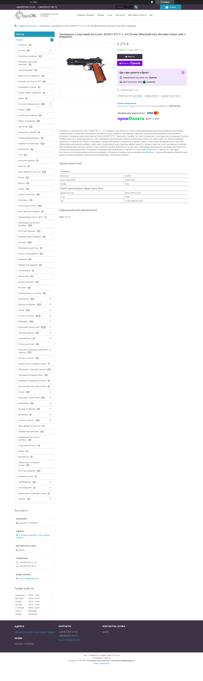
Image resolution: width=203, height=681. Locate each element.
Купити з (126, 63)
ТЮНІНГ (22, 499)
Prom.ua (116, 655)
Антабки (22, 287)
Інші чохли (23, 127)
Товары (100, 15)
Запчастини (23, 276)
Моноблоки (23, 149)
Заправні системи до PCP (29, 81)
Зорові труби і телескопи (29, 93)
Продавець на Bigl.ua (101, 658)
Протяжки (23, 200)
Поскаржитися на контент (98, 661)
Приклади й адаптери (28, 248)
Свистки (22, 166)
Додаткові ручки (26, 282)
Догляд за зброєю (26, 304)
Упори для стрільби (27, 132)
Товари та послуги (28, 26)
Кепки (21, 98)
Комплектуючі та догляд (29, 293)
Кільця (21, 177)
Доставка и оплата (137, 15)
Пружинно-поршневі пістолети (32, 381)
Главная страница (85, 15)
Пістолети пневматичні (28, 104)
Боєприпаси (23, 299)
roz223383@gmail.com (29, 578)
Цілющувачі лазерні (27, 87)
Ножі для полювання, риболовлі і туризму (33, 351)
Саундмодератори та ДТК (30, 217)
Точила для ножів (26, 344)
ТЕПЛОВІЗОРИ (25, 488)
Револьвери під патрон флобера (29, 224)
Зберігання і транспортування (31, 369)
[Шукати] (136, 7)
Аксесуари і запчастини (28, 327)
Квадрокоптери (25, 476)
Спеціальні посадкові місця (30, 375)
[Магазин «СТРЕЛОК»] (25, 15)
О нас (110, 15)
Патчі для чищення (27, 231)
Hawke (21, 451)
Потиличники (24, 270)
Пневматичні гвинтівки (28, 143)
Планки (21, 110)
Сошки (21, 189)
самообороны (147, 152)
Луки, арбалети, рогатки (29, 172)
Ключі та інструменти (28, 254)
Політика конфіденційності (123, 661)
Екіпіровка (23, 321)
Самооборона (24, 338)
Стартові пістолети (27, 206)
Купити (131, 56)
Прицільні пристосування (29, 237)
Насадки (22, 242)
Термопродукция (26, 333)
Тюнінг (21, 310)
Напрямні (22, 259)
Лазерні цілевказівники (28, 138)
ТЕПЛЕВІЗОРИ (24, 482)
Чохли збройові (25, 70)
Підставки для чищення (29, 211)
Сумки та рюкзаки (26, 194)
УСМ (20, 155)
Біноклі (21, 183)
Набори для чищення (27, 265)
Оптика (21, 50)
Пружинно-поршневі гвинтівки (27, 63)
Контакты (120, 15)
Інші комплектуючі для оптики (32, 386)
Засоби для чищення (27, 115)
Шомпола (22, 45)
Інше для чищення (26, 160)
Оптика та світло (26, 316)
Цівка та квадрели (26, 121)
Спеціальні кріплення (27, 56)
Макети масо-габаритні (29, 76)
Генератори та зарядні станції (32, 364)
